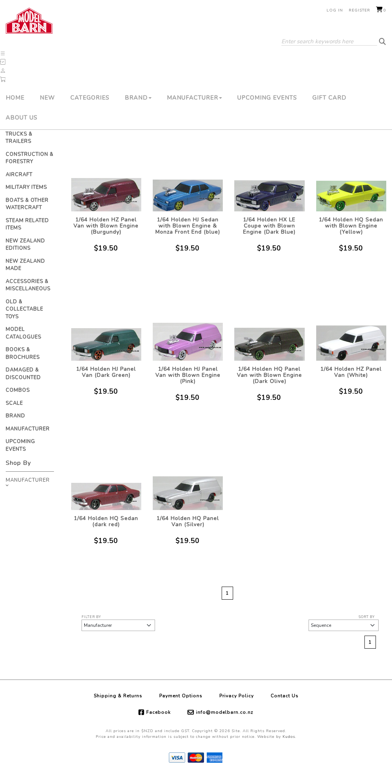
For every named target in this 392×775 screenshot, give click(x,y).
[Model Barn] (29, 21)
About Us (22, 117)
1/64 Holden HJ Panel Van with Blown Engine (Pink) (187, 375)
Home (15, 97)
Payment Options (181, 696)
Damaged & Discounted (23, 373)
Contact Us (285, 696)
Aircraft (19, 174)
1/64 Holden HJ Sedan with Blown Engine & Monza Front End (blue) (187, 225)
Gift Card (329, 97)
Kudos (289, 736)
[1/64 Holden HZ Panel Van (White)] (351, 321)
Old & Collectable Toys (24, 309)
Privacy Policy (236, 696)
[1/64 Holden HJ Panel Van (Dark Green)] (106, 321)
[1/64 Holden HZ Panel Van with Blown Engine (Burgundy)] (106, 172)
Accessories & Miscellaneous (28, 285)
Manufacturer (192, 97)
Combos (18, 390)
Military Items (26, 187)
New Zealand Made (25, 265)
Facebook (158, 712)
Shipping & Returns (118, 696)
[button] (3, 53)
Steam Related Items (27, 224)
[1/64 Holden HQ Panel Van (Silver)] (188, 471)
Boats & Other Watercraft (27, 204)
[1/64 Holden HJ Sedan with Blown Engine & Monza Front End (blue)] (188, 172)
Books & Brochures (23, 353)
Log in (335, 10)
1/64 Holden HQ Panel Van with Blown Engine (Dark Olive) (269, 375)
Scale (14, 403)
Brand (136, 97)
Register (359, 10)
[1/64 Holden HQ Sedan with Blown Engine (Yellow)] (351, 172)
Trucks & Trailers (19, 138)
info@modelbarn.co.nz (224, 712)
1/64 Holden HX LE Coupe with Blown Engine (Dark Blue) (269, 225)
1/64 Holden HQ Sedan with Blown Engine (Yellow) (351, 225)
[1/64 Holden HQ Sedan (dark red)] (106, 471)
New (47, 97)
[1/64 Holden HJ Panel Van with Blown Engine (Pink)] (188, 321)
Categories (89, 97)
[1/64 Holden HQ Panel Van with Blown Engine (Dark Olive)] (269, 321)
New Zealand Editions (25, 244)
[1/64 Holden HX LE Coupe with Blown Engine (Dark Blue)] (269, 172)
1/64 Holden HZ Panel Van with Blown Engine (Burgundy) (106, 225)
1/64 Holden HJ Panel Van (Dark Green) (106, 372)
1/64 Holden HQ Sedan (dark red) (106, 521)
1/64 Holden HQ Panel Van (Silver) (188, 521)
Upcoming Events (267, 97)
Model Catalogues (23, 333)
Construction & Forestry (30, 158)
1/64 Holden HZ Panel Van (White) (351, 372)
